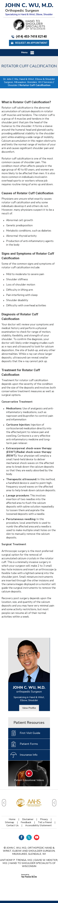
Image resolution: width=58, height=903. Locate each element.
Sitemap (9, 822)
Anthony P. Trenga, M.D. (16, 860)
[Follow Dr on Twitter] (29, 837)
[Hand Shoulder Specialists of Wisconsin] (29, 24)
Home (12, 819)
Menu (24, 52)
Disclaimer (27, 819)
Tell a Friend (45, 822)
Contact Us (12, 825)
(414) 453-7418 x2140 (31, 36)
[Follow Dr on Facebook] (21, 837)
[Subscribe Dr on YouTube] (36, 837)
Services (48, 82)
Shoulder (12, 85)
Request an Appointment (31, 42)
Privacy (44, 819)
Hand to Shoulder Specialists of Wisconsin (32, 864)
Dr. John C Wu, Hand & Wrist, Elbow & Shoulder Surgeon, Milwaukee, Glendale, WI (29, 80)
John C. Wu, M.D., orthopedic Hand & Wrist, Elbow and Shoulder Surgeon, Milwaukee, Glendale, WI (29, 851)
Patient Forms (29, 744)
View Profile (29, 708)
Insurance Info (28, 755)
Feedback (26, 822)
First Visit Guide (30, 733)
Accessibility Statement (38, 825)
